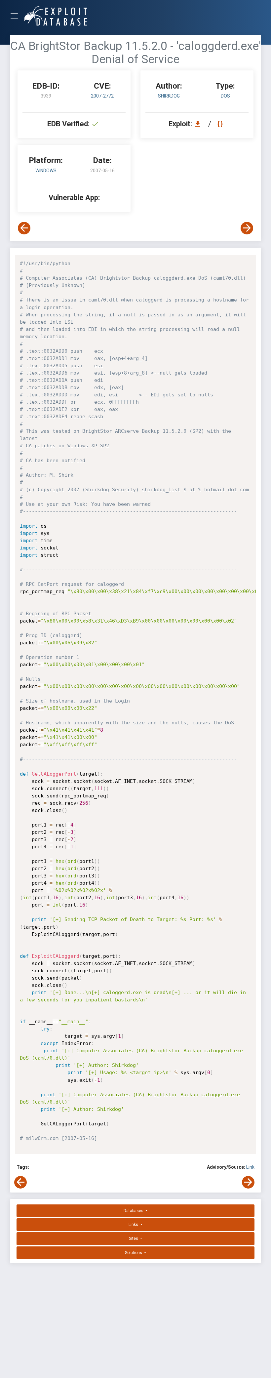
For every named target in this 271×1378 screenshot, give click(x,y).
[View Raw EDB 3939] (221, 124)
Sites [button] (134, 1238)
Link (250, 1167)
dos (225, 96)
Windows (46, 170)
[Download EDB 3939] (199, 124)
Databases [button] (134, 1210)
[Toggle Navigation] (16, 16)
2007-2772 (102, 96)
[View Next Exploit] (247, 228)
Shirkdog (169, 96)
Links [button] (134, 1224)
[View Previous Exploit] (24, 228)
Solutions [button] (134, 1252)
